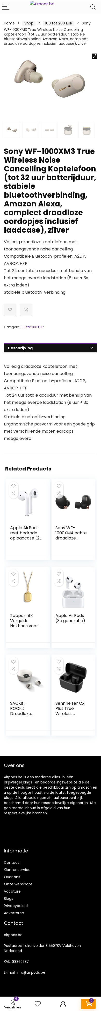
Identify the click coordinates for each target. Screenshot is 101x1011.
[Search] (93, 7)
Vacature (12, 891)
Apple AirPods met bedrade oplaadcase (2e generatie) (26, 535)
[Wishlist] (38, 1004)
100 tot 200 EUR (58, 23)
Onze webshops (18, 884)
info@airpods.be (31, 972)
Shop (28, 23)
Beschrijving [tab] (20, 348)
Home (9, 23)
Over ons (12, 876)
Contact (11, 862)
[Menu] (6, 7)
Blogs (8, 898)
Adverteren (14, 913)
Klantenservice (17, 869)
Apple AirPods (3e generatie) (70, 618)
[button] (94, 56)
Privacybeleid (16, 905)
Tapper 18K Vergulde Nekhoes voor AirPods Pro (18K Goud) (24, 626)
